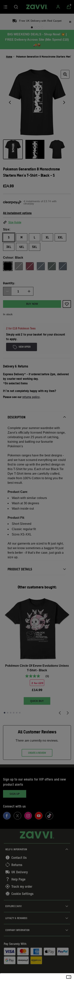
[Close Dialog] (68, 977)
